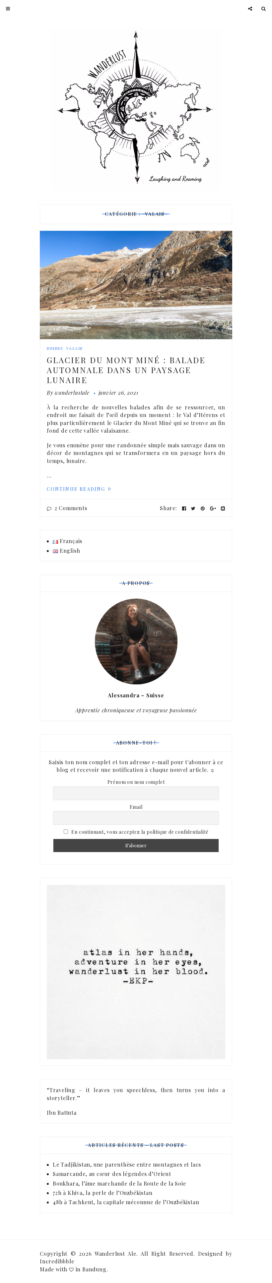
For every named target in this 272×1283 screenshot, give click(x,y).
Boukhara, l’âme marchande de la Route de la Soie (119, 1183)
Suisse (55, 348)
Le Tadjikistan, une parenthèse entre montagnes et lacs (128, 1164)
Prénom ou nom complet (136, 782)
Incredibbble (57, 1261)
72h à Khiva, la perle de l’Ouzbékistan (102, 1192)
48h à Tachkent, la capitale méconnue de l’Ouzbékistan (126, 1202)
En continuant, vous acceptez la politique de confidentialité (139, 832)
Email (136, 807)
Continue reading (77, 489)
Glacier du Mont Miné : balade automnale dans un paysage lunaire (126, 370)
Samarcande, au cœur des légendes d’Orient (112, 1173)
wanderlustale (72, 392)
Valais (74, 348)
